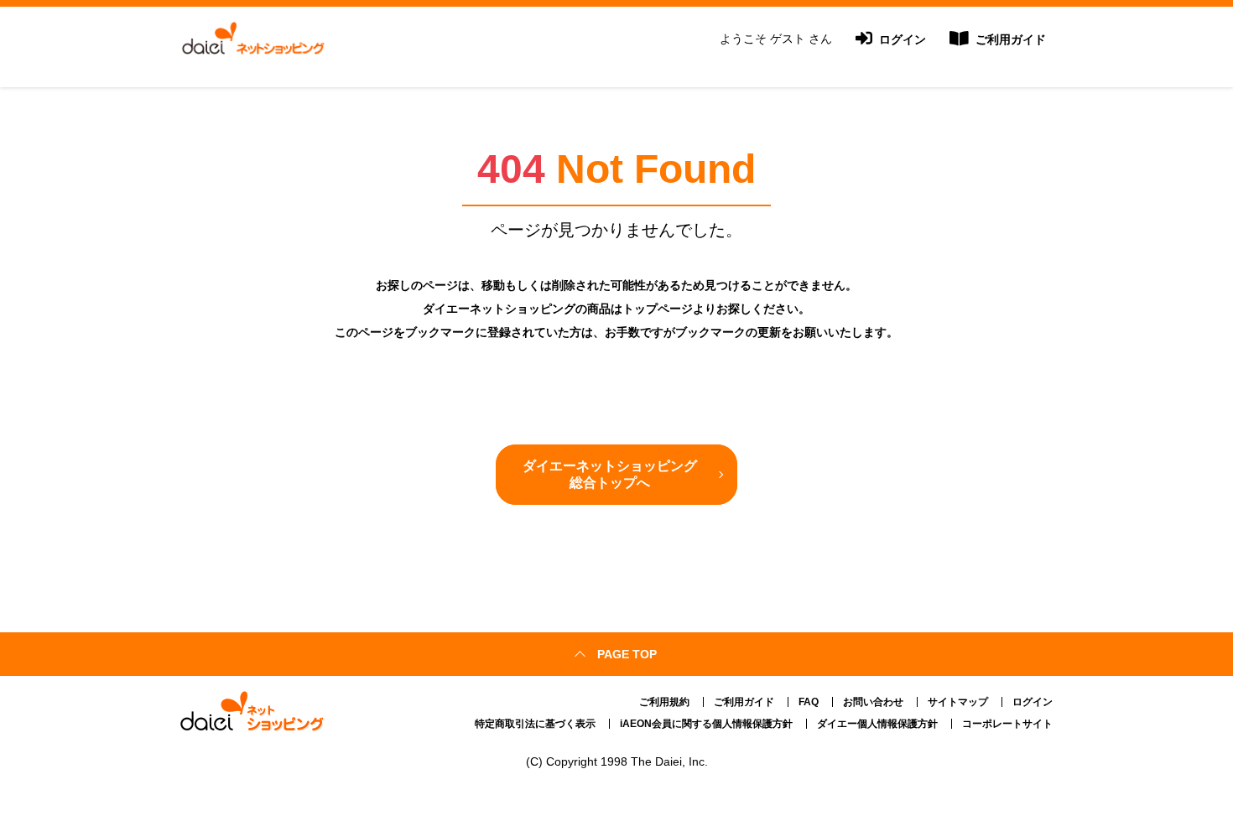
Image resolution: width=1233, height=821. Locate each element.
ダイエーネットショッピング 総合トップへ (610, 474)
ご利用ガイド (1009, 39)
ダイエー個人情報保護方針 (877, 724)
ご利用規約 (664, 702)
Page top (627, 654)
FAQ (809, 702)
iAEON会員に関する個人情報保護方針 (706, 724)
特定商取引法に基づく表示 (535, 724)
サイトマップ (958, 702)
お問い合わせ (873, 702)
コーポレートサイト (1007, 724)
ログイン (901, 39)
